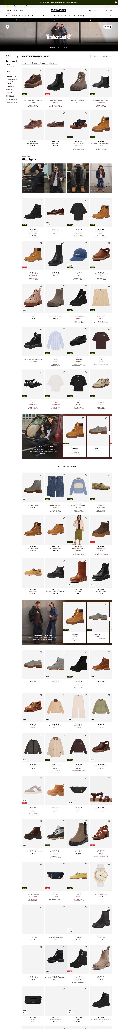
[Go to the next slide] (109, 433)
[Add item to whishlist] (41, 70)
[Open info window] (116, 2)
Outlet (10, 6)
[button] (95, 56)
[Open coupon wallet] (90, 10)
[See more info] (33, 108)
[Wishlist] (106, 10)
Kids (21, 10)
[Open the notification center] (101, 10)
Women (8, 10)
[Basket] (111, 10)
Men (15, 10)
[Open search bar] (110, 16)
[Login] (95, 10)
